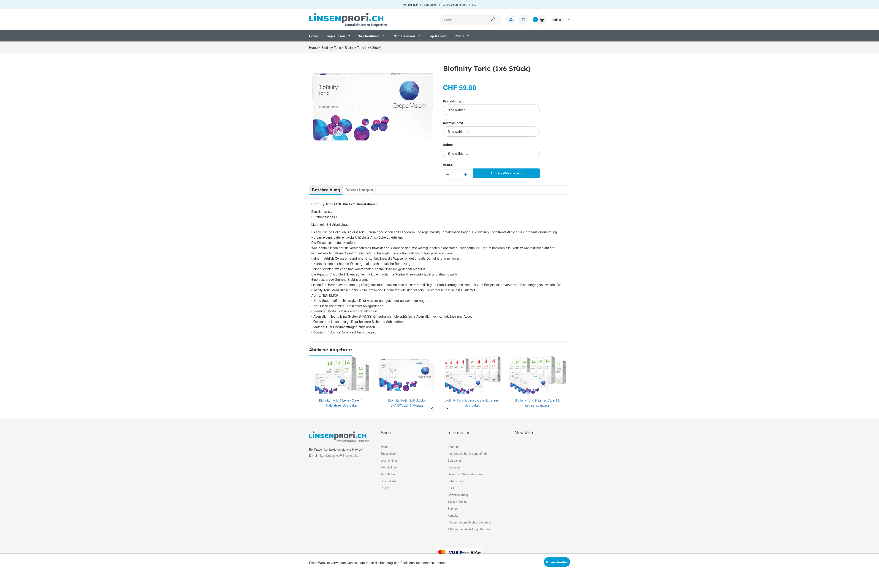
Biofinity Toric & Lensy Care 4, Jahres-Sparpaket (472, 403)
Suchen (453, 508)
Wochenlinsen (390, 460)
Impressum (455, 467)
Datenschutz (456, 481)
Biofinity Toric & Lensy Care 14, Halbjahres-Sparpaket (341, 403)
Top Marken (388, 474)
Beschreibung (326, 190)
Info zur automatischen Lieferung (469, 522)
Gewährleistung (458, 495)
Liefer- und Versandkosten (465, 474)
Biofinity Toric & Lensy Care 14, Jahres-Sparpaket (537, 403)
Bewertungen (359, 190)
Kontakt (453, 515)
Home (384, 446)
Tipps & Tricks (457, 501)
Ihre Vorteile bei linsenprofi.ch (467, 453)
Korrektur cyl (453, 123)
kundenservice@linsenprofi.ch (340, 455)
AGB (451, 488)
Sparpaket (454, 460)
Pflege (385, 488)
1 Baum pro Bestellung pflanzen (469, 529)
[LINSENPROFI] (348, 19)
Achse (448, 144)
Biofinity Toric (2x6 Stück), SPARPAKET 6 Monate (407, 403)
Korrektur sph (453, 101)
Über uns (453, 446)
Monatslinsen (389, 467)
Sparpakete (388, 481)
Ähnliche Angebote (330, 349)
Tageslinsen (388, 453)
